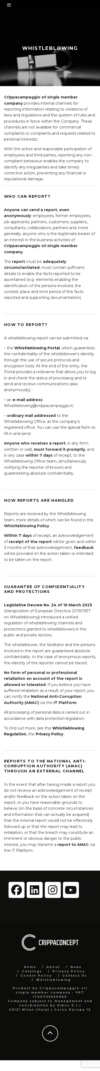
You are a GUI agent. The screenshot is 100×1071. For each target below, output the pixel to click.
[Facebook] (17, 890)
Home (30, 967)
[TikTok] (86, 889)
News (76, 967)
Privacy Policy (69, 971)
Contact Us (74, 975)
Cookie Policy (36, 975)
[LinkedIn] (35, 890)
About (53, 967)
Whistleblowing (53, 980)
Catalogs (32, 971)
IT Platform (65, 702)
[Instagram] (53, 890)
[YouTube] (71, 890)
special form (79, 427)
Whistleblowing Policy (26, 525)
